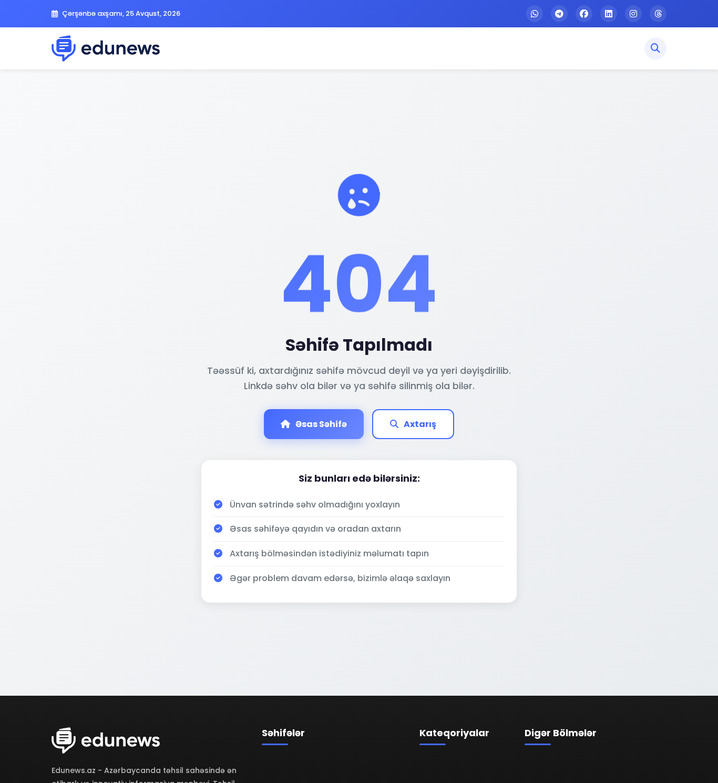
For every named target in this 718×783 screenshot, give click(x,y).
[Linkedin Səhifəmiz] (608, 13)
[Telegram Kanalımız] (559, 13)
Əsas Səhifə (321, 424)
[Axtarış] (655, 48)
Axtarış (420, 424)
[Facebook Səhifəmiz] (584, 13)
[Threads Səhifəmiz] (658, 13)
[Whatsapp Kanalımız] (534, 13)
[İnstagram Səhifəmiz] (633, 13)
